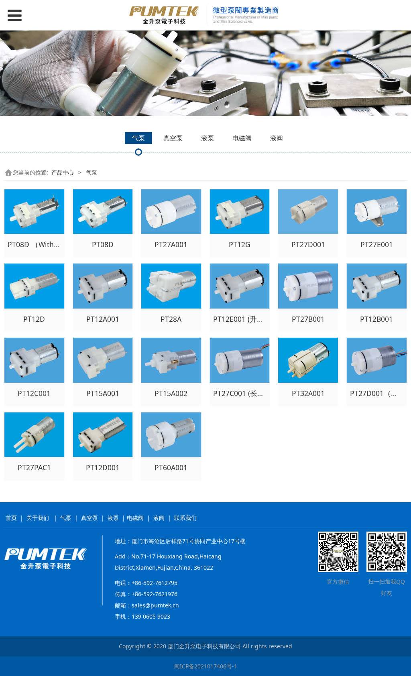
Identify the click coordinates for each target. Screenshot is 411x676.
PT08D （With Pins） (42, 244)
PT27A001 (171, 244)
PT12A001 (102, 319)
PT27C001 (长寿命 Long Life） (262, 393)
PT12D (34, 319)
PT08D (103, 244)
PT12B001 (376, 319)
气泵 (138, 138)
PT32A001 (308, 393)
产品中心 (62, 172)
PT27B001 (308, 319)
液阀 (276, 138)
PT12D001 (103, 467)
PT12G (239, 244)
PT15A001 (102, 393)
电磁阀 (242, 138)
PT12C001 (34, 393)
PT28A (171, 319)
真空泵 (173, 138)
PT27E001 (376, 244)
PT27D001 (308, 244)
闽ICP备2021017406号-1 (205, 666)
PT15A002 (171, 393)
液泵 (207, 138)
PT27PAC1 (34, 467)
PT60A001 (171, 467)
